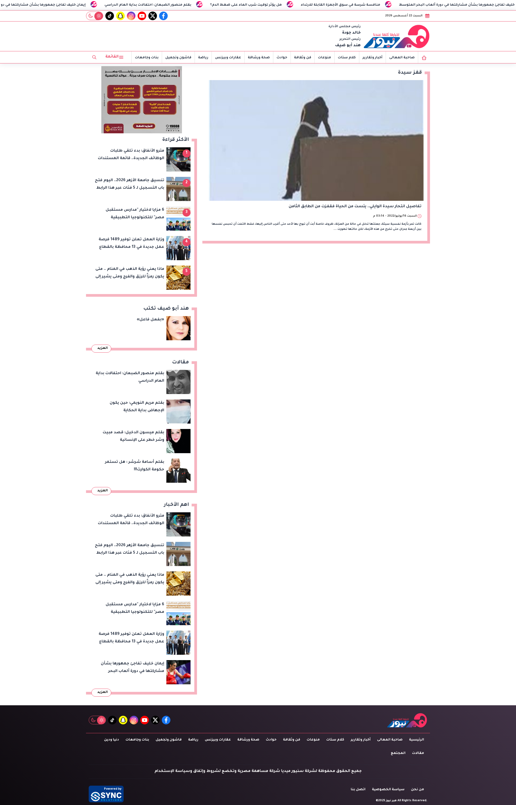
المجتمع (398, 753)
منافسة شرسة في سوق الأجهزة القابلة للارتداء (379, 5)
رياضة (203, 58)
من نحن (417, 790)
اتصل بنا (358, 790)
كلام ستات (347, 58)
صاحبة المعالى (402, 58)
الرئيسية (416, 740)
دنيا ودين (111, 740)
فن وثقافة (302, 58)
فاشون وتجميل (178, 58)
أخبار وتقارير (372, 58)
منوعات (324, 58)
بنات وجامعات (147, 58)
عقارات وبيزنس (228, 58)
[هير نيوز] (396, 36)
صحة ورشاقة (259, 58)
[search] (94, 57)
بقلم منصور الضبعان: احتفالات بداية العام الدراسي (187, 5)
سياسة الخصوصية (388, 790)
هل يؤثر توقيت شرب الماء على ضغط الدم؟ (285, 5)
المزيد (102, 348)
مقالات (418, 753)
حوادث (282, 58)
